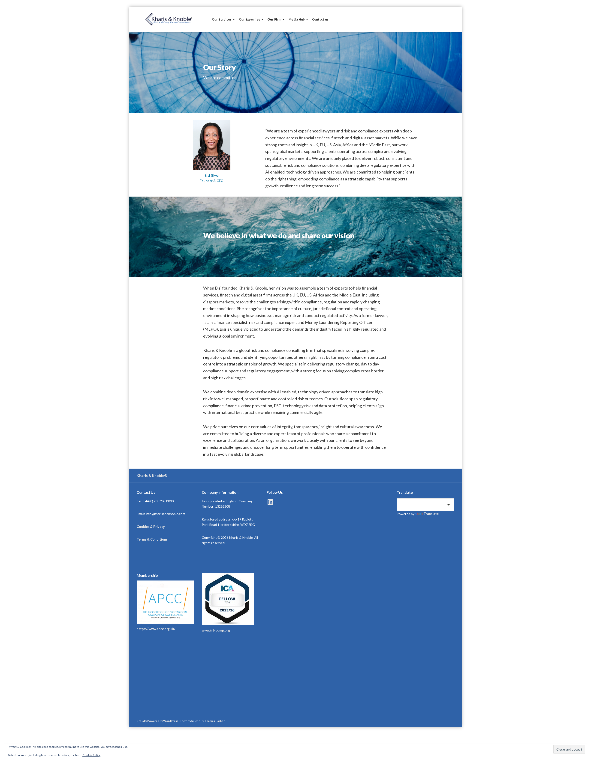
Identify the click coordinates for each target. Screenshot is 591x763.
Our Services (222, 19)
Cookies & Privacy (151, 527)
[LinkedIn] (270, 502)
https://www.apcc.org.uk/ (156, 629)
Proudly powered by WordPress (157, 721)
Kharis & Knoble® (152, 475)
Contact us (320, 19)
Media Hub (297, 19)
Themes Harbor (214, 721)
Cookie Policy (91, 755)
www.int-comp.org (216, 630)
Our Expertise (249, 19)
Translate (431, 514)
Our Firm (274, 19)
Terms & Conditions (152, 539)
